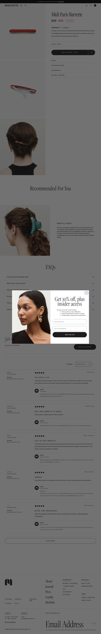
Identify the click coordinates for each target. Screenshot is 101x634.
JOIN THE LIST (70, 334)
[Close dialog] (86, 293)
